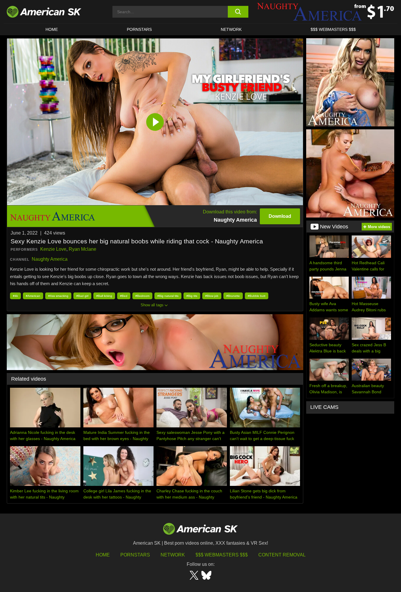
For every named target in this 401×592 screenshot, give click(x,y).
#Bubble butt (256, 295)
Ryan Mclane (82, 249)
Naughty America (50, 259)
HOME (52, 29)
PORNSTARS (139, 29)
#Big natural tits (167, 295)
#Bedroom (142, 295)
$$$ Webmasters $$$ (222, 554)
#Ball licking (104, 295)
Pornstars (135, 554)
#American (33, 295)
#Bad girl (82, 295)
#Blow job (211, 295)
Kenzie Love (53, 249)
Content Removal (282, 554)
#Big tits (191, 295)
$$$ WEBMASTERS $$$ (333, 29)
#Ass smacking (58, 295)
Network (231, 29)
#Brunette (233, 295)
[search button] (238, 12)
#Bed (123, 295)
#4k (15, 295)
